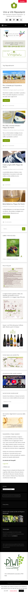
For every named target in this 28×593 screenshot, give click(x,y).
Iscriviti (5, 405)
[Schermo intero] (23, 386)
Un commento (8, 222)
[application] (14, 381)
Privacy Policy (5, 504)
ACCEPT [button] (21, 590)
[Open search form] (25, 25)
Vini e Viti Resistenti (14, 12)
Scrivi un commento (9, 105)
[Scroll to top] (25, 590)
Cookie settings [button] (13, 590)
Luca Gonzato (20, 90)
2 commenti (7, 184)
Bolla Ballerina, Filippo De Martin (14, 204)
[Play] (4, 386)
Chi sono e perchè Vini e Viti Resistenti (11, 495)
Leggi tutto (6, 100)
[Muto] (21, 386)
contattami (14, 536)
